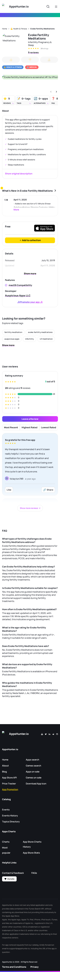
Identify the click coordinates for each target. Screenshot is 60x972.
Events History (10, 815)
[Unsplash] (42, 734)
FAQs (34, 872)
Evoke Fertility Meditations (42, 28)
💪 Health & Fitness (18, 28)
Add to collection (31, 240)
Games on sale (33, 777)
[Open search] (48, 6)
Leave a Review (30, 418)
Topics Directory (11, 821)
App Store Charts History (32, 844)
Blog (4, 771)
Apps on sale (32, 771)
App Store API (9, 777)
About (5, 765)
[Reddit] (53, 734)
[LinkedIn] (49, 734)
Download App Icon (36, 783)
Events (6, 809)
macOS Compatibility (20, 285)
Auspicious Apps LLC (17, 295)
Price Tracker (9, 783)
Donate (10, 879)
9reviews (33, 52)
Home (4, 28)
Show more (30, 273)
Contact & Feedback (13, 872)
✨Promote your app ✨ (30, 302)
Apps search (32, 759)
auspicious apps (11, 339)
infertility (29, 339)
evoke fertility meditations (40, 332)
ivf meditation (46, 339)
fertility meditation (13, 332)
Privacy (34, 967)
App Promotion (10, 789)
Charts (5, 841)
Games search (33, 765)
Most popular (6, 850)
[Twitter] (46, 734)
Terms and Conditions (14, 967)
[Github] (57, 734)
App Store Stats (31, 852)
